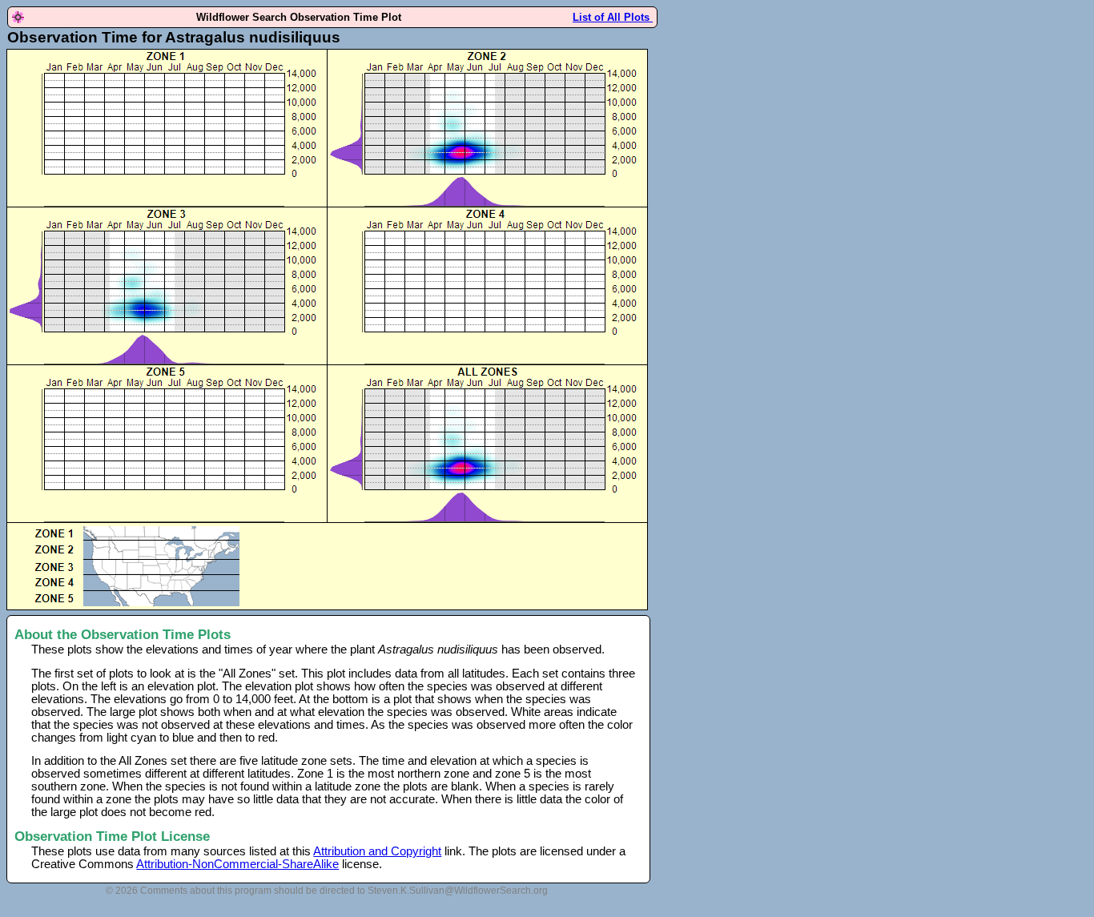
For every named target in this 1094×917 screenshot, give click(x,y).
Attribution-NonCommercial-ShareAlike (237, 864)
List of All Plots (613, 17)
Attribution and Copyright (377, 851)
